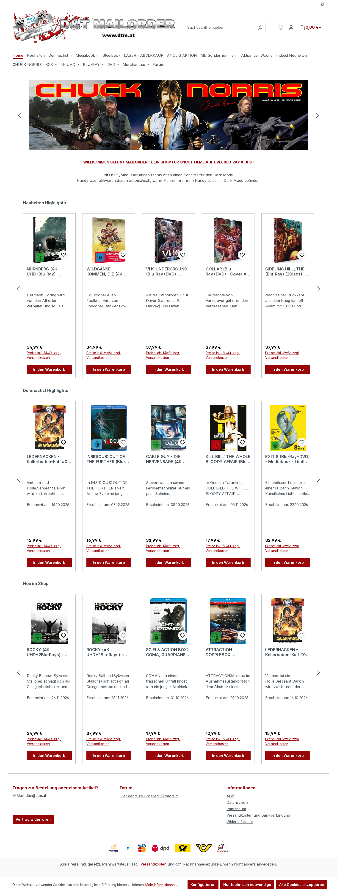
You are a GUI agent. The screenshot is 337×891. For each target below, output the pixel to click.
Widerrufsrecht (240, 821)
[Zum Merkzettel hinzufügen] (63, 254)
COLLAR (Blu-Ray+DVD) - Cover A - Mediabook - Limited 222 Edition (227, 272)
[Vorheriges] (19, 115)
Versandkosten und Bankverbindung (258, 815)
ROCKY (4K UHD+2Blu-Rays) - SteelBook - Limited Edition (46, 652)
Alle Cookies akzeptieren (301, 884)
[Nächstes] (317, 115)
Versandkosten (153, 864)
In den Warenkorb (49, 369)
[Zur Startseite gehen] (94, 26)
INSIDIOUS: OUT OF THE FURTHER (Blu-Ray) (105, 459)
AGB (230, 796)
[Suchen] (260, 27)
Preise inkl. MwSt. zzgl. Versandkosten (44, 355)
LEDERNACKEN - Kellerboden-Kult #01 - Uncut (48, 459)
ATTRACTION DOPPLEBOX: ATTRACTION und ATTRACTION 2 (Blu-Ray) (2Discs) (226, 652)
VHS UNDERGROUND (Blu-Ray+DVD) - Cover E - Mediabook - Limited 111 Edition (167, 272)
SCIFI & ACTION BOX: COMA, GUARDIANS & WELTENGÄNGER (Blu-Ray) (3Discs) (168, 652)
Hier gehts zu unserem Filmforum (149, 796)
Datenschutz (238, 802)
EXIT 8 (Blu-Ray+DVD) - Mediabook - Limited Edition (287, 459)
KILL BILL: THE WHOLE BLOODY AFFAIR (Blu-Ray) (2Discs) (228, 459)
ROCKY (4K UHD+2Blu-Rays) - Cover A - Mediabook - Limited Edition (107, 652)
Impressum (236, 809)
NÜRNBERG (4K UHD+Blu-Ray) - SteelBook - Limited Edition (46, 272)
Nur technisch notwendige (247, 884)
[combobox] (220, 27)
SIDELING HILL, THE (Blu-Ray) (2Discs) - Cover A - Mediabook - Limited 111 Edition (286, 272)
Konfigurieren (203, 884)
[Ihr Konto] (291, 27)
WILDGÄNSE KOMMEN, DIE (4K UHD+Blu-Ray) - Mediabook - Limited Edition (107, 272)
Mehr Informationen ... (161, 885)
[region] (168, 115)
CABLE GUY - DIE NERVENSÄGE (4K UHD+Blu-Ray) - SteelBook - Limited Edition (166, 459)
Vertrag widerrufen (33, 819)
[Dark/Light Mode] (323, 4)
